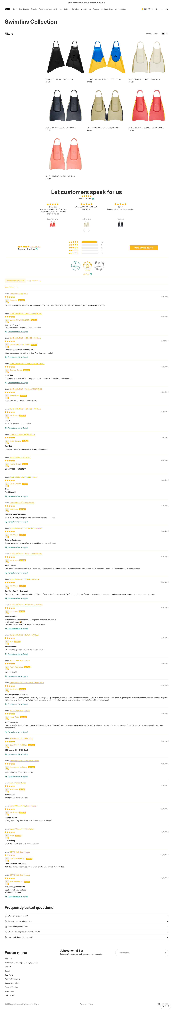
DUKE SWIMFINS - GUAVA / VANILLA (24, 579)
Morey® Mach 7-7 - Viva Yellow (22, 503)
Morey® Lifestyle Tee (18, 783)
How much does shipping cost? (20, 937)
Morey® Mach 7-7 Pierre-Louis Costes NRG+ (27, 683)
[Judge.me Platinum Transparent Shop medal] (75, 266)
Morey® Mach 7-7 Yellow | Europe (23, 806)
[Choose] (82, 73)
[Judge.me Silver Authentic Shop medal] (99, 266)
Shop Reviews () (34, 281)
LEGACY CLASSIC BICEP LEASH (22, 434)
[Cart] (166, 9)
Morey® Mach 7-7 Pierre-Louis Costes (24, 761)
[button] (156, 33)
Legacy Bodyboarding (17, 1004)
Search (7, 971)
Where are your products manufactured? (24, 932)
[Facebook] (158, 1003)
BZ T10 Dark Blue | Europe (20, 660)
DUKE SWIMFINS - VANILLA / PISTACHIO (26, 313)
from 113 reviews (85, 199)
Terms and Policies (86, 1004)
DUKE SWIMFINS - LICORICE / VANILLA (25, 338)
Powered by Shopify (32, 1004)
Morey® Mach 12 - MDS (19, 294)
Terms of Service (11, 987)
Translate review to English (18, 332)
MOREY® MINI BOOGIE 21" (20, 457)
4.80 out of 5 (35, 247)
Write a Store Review (143, 248)
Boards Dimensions (12, 983)
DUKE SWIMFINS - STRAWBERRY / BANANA (27, 363)
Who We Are (9, 995)
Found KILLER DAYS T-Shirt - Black (23, 477)
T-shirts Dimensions (12, 979)
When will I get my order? (18, 926)
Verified (86, 274)
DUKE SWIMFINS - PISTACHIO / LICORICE (26, 528)
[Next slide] (81, 57)
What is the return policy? (18, 916)
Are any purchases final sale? (19, 921)
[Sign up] (164, 952)
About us (8, 959)
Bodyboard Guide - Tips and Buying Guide (21, 963)
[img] (86, 196)
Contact (8, 967)
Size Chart (9, 975)
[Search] (156, 9)
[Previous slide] (49, 57)
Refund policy (10, 991)
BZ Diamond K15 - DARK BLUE (21, 738)
